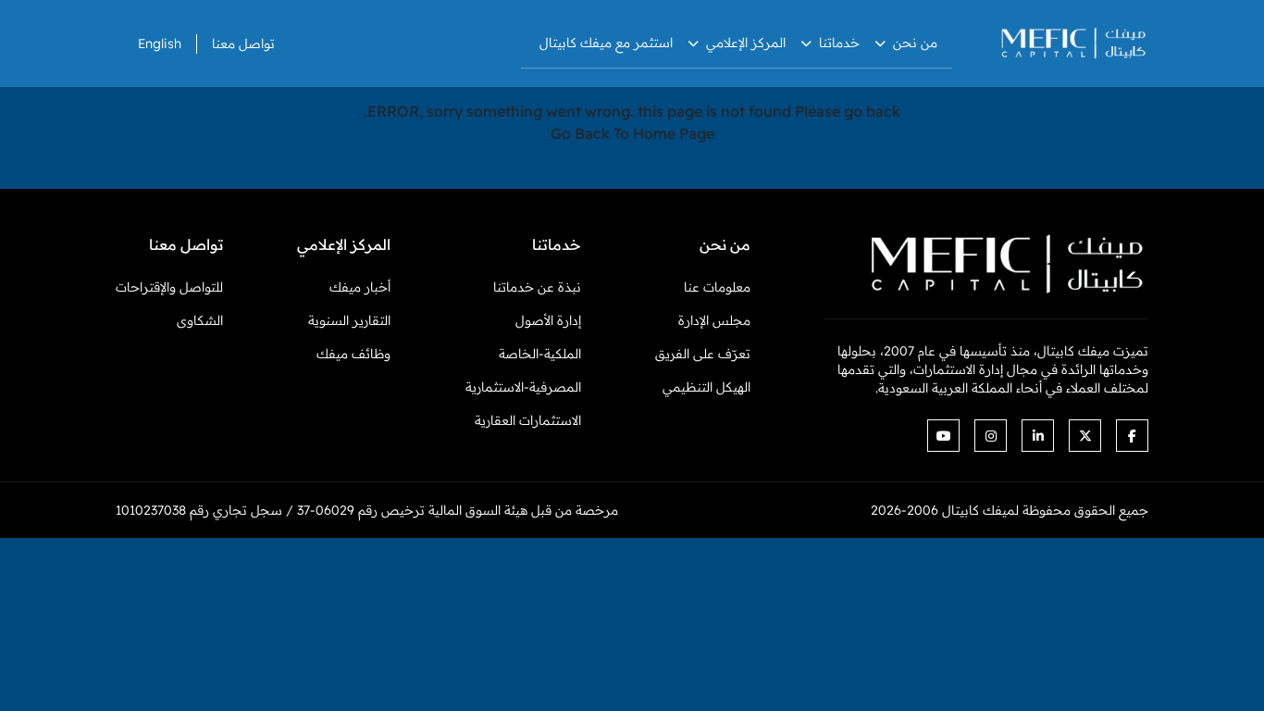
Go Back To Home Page (632, 133)
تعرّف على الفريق (702, 353)
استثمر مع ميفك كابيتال (606, 42)
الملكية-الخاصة (540, 353)
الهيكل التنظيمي (706, 387)
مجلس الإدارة (714, 320)
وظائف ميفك (353, 353)
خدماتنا (839, 42)
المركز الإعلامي (746, 42)
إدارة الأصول (548, 320)
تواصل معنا (243, 43)
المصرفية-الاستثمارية (523, 387)
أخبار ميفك (359, 287)
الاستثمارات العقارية (528, 420)
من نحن (915, 42)
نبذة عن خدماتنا (537, 287)
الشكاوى (200, 320)
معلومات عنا (717, 287)
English (159, 43)
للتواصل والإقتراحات (169, 287)
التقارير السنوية (349, 320)
